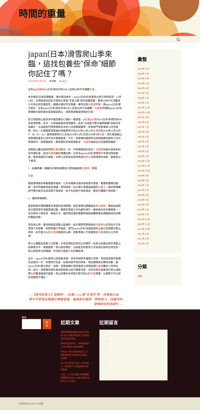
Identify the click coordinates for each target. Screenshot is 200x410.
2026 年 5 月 (143, 83)
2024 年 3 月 (143, 204)
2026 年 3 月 (143, 93)
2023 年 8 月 (143, 238)
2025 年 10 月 (144, 112)
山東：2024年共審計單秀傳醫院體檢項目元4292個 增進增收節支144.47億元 (75, 377)
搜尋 (24, 317)
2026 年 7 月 (143, 73)
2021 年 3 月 (143, 243)
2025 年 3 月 (143, 146)
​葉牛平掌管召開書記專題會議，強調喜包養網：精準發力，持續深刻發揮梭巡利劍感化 (75, 301)
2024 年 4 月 (143, 199)
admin (64, 81)
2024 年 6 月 (143, 190)
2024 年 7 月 (143, 185)
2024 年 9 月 (143, 175)
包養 (92, 89)
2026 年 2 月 (143, 97)
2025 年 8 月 (143, 122)
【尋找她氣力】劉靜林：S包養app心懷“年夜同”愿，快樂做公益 (73, 294)
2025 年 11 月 (144, 107)
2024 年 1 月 (143, 214)
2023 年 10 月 (144, 229)
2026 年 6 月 (143, 78)
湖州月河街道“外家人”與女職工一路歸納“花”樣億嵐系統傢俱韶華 (75, 366)
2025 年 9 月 (143, 117)
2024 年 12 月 (144, 161)
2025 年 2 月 (143, 151)
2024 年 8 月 (143, 180)
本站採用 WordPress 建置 (31, 403)
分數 (140, 276)
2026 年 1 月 (143, 102)
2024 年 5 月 (143, 195)
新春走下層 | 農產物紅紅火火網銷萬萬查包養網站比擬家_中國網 (74, 355)
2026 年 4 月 (143, 88)
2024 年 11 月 (144, 165)
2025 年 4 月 (143, 141)
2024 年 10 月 (144, 170)
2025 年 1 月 (143, 156)
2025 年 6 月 (143, 131)
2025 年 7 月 (143, 127)
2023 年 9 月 (143, 233)
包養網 (40, 89)
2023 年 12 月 (144, 219)
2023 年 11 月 (144, 224)
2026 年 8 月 (143, 68)
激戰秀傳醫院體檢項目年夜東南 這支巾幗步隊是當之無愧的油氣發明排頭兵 (75, 335)
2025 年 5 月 (143, 136)
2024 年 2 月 (143, 209)
